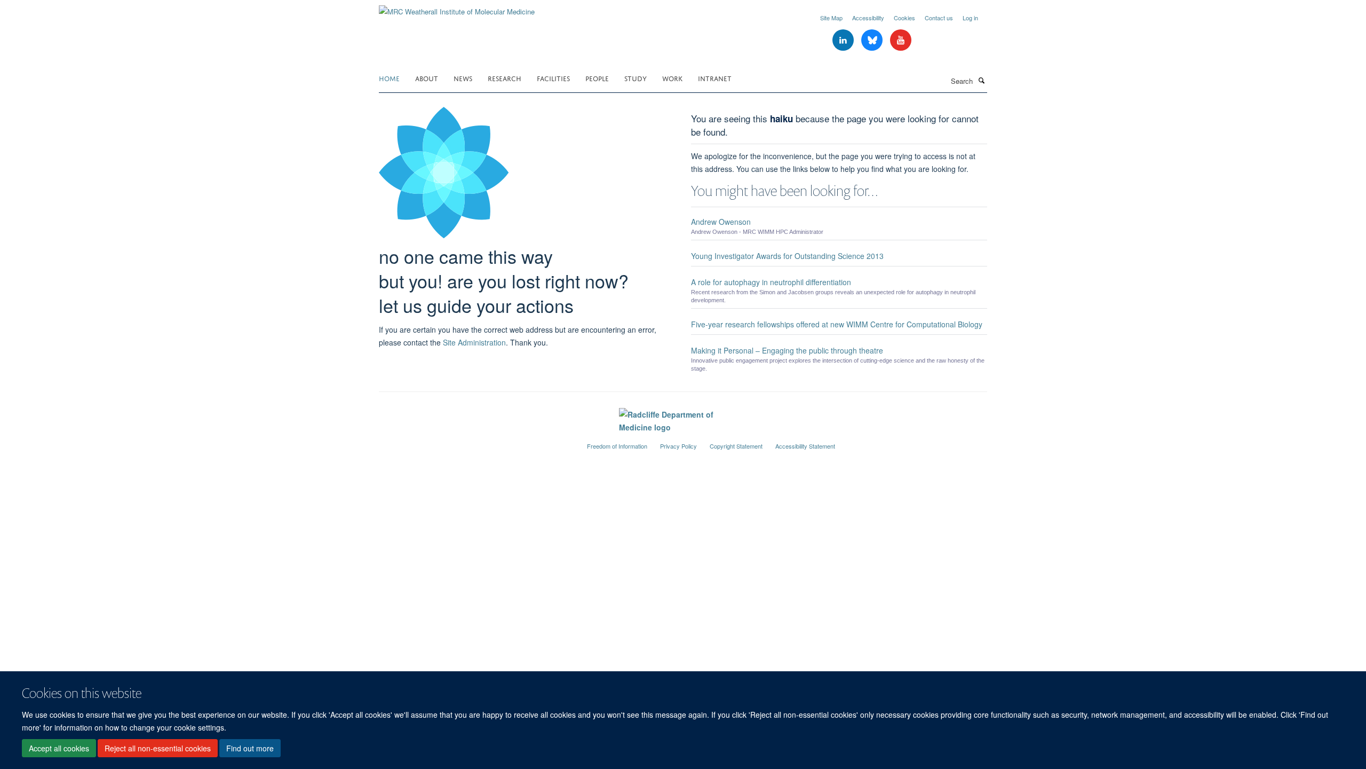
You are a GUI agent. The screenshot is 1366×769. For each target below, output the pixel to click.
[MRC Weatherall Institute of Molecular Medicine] (457, 8)
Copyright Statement (736, 446)
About (426, 78)
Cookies (904, 17)
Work (672, 78)
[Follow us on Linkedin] (844, 40)
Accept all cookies (59, 748)
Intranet (715, 78)
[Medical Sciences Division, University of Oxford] (475, 441)
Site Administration (474, 342)
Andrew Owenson (721, 221)
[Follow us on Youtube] (900, 40)
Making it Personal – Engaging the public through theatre (787, 350)
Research (504, 78)
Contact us (939, 17)
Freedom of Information (617, 446)
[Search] (981, 80)
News (463, 78)
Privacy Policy (678, 446)
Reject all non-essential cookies (158, 748)
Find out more (250, 748)
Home (389, 78)
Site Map (831, 17)
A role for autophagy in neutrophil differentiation (771, 282)
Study (635, 78)
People (597, 78)
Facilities (553, 78)
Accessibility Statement (805, 446)
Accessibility (868, 17)
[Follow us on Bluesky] (873, 40)
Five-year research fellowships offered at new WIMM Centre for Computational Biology (836, 324)
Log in (970, 17)
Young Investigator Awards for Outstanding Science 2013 (787, 255)
